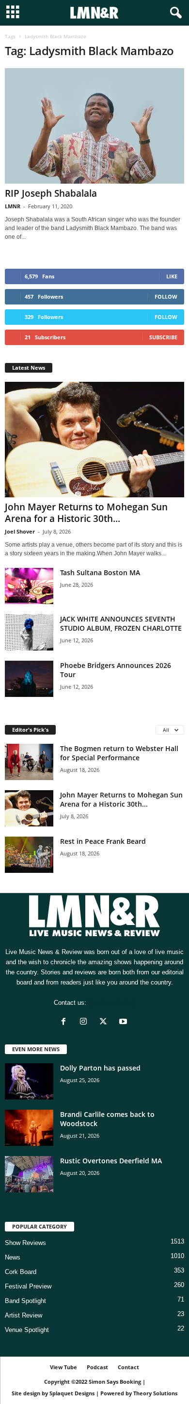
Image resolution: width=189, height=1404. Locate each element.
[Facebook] (66, 1022)
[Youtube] (124, 1022)
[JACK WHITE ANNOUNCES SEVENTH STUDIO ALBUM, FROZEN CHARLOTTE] (29, 632)
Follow (166, 296)
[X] (105, 1022)
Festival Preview (28, 1286)
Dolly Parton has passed (100, 1067)
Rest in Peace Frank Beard (103, 841)
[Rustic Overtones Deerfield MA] (29, 1174)
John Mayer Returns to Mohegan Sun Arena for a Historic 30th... (86, 513)
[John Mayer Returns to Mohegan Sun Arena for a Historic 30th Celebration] (94, 439)
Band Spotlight (25, 1300)
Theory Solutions (155, 1393)
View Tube (63, 1367)
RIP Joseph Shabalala (51, 193)
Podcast (97, 1367)
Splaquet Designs (71, 1393)
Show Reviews (25, 1242)
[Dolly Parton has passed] (29, 1081)
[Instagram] (85, 1022)
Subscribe (163, 337)
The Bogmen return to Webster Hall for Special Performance (119, 753)
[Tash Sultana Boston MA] (29, 586)
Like (171, 276)
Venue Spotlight (27, 1329)
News (12, 1257)
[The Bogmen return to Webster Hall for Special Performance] (29, 762)
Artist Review (23, 1315)
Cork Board (20, 1271)
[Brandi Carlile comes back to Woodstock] (29, 1128)
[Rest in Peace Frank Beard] (29, 855)
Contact (128, 1367)
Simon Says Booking (115, 1381)
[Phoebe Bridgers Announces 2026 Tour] (29, 679)
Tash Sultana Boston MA (100, 572)
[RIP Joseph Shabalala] (94, 126)
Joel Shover (20, 531)
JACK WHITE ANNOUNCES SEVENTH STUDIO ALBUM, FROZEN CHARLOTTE (121, 623)
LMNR (12, 206)
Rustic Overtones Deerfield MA (111, 1160)
